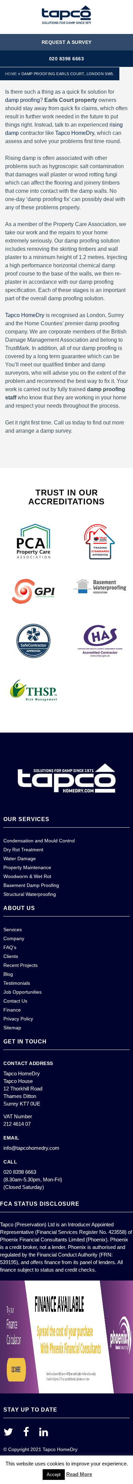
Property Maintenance (27, 867)
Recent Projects (20, 965)
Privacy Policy (18, 1018)
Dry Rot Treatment (23, 849)
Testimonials (16, 983)
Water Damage (19, 858)
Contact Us (15, 1001)
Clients (10, 956)
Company (13, 938)
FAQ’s (9, 947)
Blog (8, 974)
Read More (79, 1474)
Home (11, 74)
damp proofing (22, 100)
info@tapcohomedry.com (31, 1148)
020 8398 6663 (66, 58)
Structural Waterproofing (29, 894)
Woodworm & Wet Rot (27, 876)
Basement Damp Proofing (31, 885)
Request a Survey (67, 42)
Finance (12, 1010)
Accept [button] (54, 1474)
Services (12, 929)
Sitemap (12, 1027)
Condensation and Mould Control (39, 840)
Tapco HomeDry (74, 133)
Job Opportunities (22, 992)
